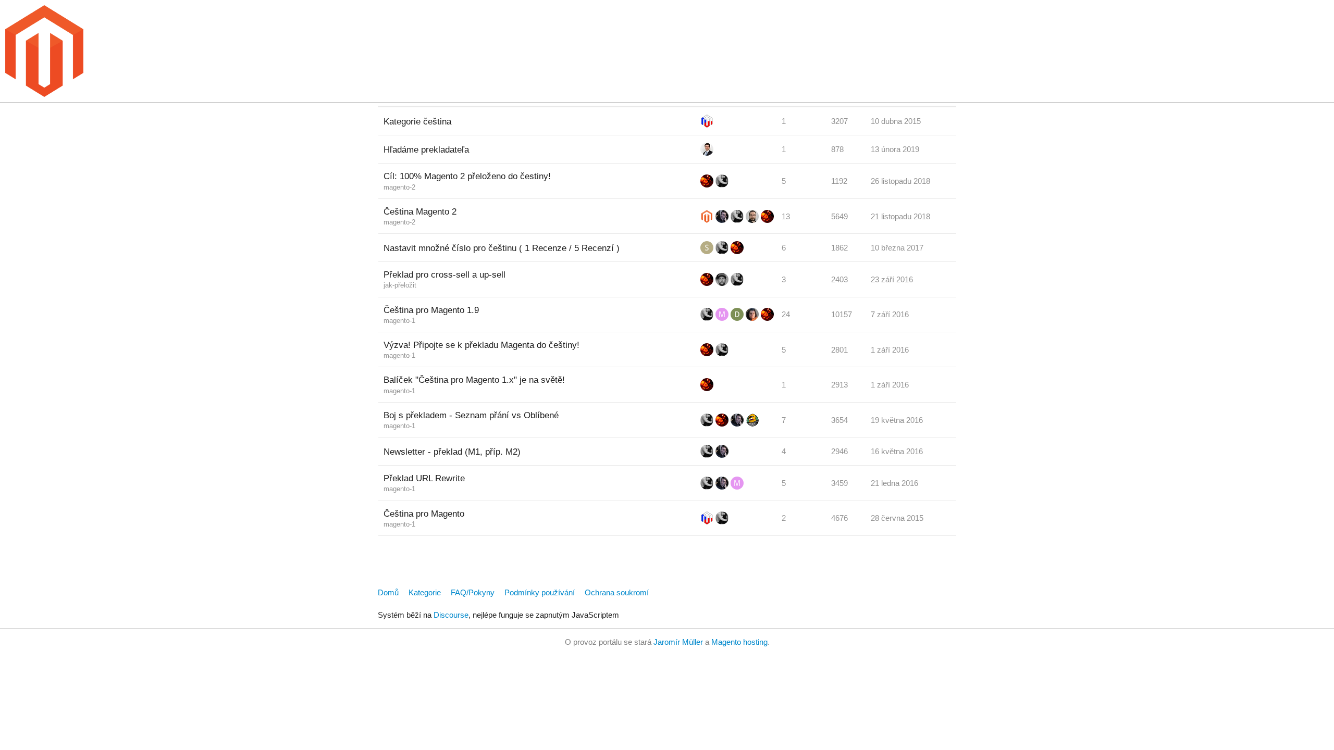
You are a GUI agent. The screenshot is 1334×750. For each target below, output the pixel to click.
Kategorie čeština (417, 121)
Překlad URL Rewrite (424, 478)
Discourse (451, 614)
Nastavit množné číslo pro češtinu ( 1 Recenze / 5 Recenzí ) (502, 248)
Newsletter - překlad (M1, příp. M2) (452, 451)
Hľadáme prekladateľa (426, 149)
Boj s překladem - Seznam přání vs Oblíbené (471, 415)
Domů (388, 592)
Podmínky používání (539, 592)
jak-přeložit (400, 285)
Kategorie (425, 592)
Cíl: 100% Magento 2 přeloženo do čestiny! (467, 176)
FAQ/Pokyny (473, 592)
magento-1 (399, 320)
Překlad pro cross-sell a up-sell (444, 274)
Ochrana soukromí (617, 592)
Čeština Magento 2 (420, 211)
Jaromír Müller (678, 642)
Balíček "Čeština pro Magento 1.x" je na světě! (474, 379)
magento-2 (399, 187)
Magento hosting (739, 642)
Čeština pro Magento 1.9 (431, 310)
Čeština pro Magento (424, 513)
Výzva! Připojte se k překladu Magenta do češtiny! (481, 345)
